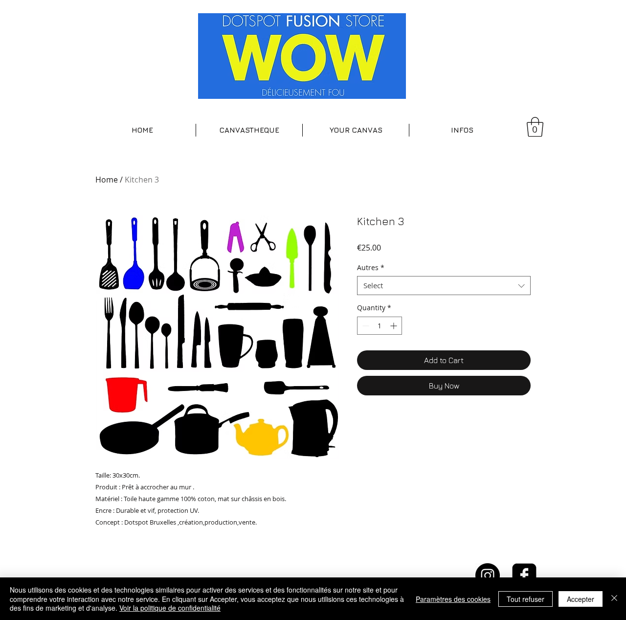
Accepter (580, 599)
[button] (249, 130)
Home (106, 179)
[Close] (614, 598)
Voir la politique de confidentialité (170, 608)
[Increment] (394, 325)
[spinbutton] (379, 325)
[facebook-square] (524, 575)
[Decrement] (364, 325)
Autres (370, 267)
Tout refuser (525, 599)
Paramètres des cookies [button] (453, 599)
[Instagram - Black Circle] (487, 575)
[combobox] (444, 285)
